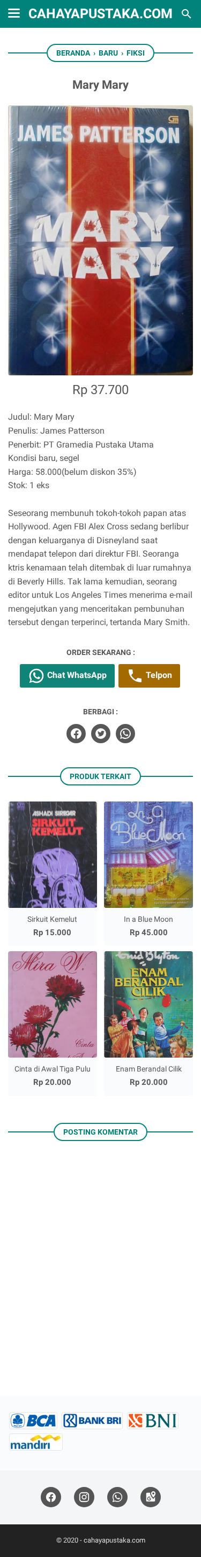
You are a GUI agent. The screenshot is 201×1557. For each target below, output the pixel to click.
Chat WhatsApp (76, 675)
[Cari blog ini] (186, 13)
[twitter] (100, 733)
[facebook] (76, 733)
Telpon (158, 675)
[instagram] (84, 1497)
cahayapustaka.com (100, 13)
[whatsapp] (125, 733)
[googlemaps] (150, 1497)
